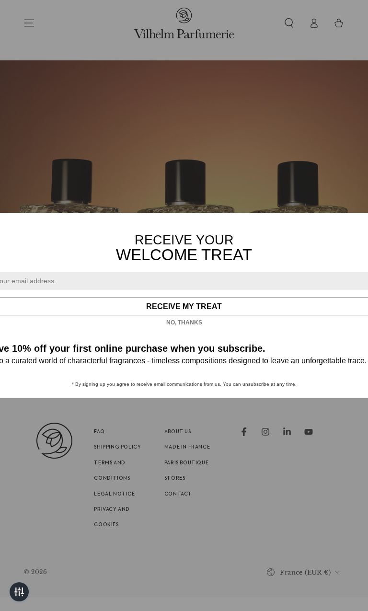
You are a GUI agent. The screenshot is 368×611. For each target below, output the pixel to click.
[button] (19, 591)
